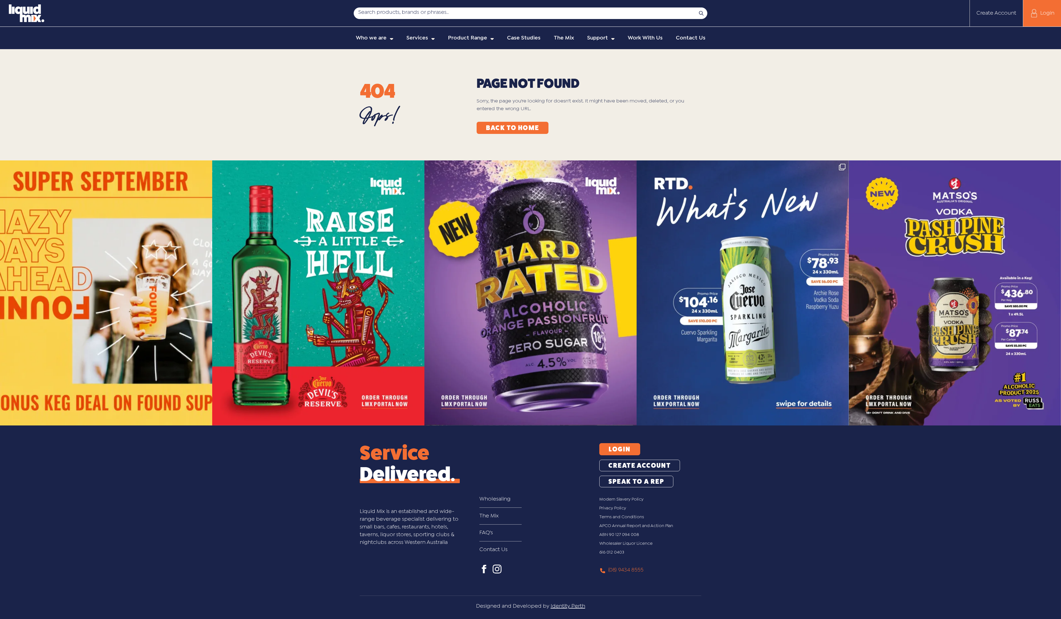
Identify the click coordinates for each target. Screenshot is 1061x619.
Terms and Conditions (621, 517)
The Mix (489, 516)
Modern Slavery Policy (621, 499)
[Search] (701, 13)
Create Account (996, 13)
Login (1047, 13)
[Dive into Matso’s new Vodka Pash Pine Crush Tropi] (955, 292)
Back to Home (512, 128)
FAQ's (486, 532)
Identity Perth (568, 606)
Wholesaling (495, 499)
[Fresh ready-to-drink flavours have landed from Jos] (743, 292)
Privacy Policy (612, 508)
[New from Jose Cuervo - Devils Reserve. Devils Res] (318, 292)
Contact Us (493, 549)
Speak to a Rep (636, 481)
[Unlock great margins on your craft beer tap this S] (106, 292)
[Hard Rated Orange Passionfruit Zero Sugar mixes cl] (530, 292)
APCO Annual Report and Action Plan (636, 526)
